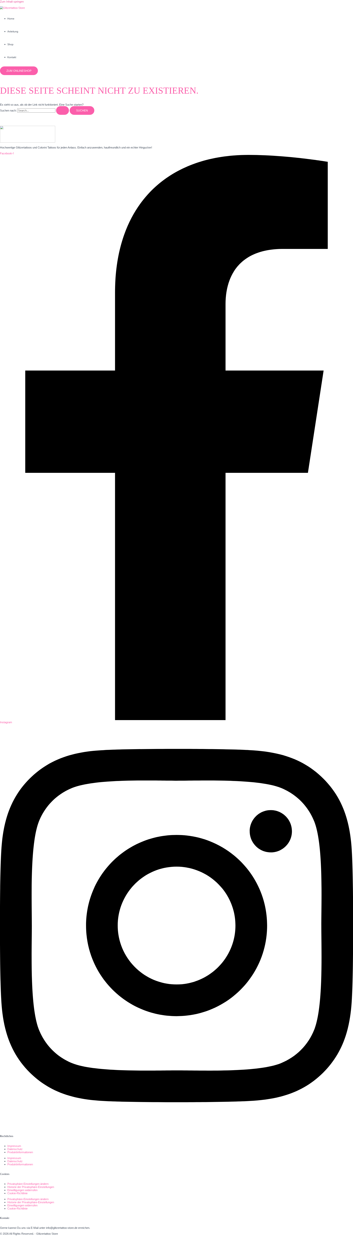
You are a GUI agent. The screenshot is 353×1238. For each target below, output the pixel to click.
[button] (19, 70)
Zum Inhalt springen (12, 1)
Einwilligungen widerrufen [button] (22, 1190)
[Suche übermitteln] (62, 110)
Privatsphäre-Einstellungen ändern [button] (28, 1183)
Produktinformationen (20, 1152)
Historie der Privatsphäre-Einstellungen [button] (30, 1187)
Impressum (14, 1145)
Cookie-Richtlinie (17, 1193)
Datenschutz (15, 1149)
